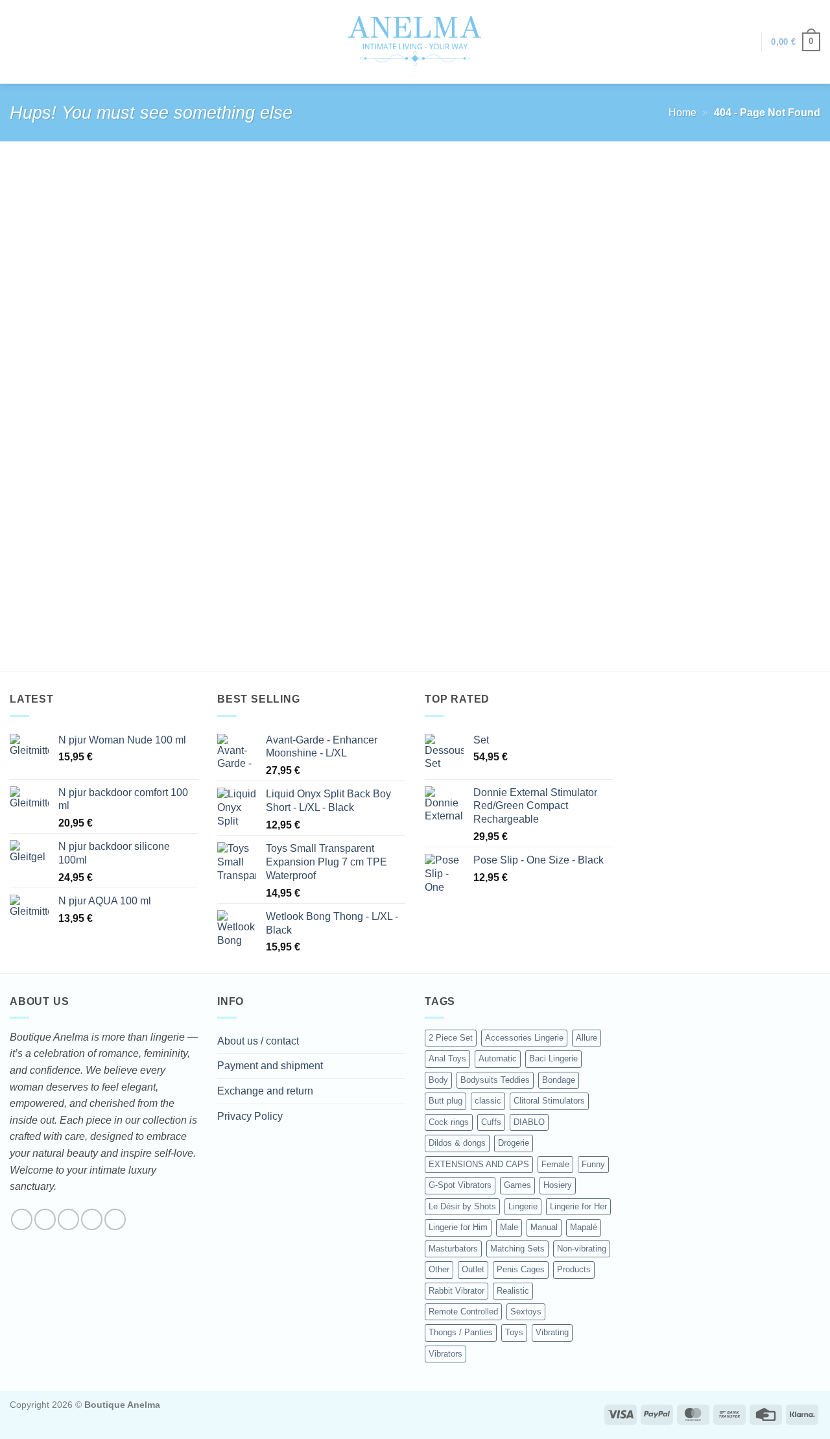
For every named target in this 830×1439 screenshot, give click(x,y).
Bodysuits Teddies (495, 1080)
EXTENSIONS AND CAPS (479, 1164)
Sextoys (525, 1311)
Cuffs (491, 1122)
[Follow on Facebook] (21, 1219)
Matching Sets (517, 1248)
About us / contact (258, 1040)
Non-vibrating (581, 1248)
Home (682, 112)
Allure (586, 1038)
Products (574, 1269)
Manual (544, 1227)
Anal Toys (447, 1058)
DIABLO (529, 1122)
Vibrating (552, 1332)
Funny (593, 1164)
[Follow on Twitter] (68, 1219)
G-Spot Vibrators (460, 1185)
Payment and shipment (270, 1065)
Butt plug (445, 1101)
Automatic (498, 1058)
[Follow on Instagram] (45, 1219)
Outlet (473, 1269)
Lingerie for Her (578, 1206)
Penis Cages (521, 1269)
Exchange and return (265, 1090)
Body (438, 1080)
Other (439, 1269)
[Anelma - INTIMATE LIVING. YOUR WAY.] (415, 41)
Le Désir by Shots (462, 1206)
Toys (514, 1332)
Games (517, 1185)
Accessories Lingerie (524, 1038)
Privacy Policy (250, 1116)
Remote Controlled (463, 1311)
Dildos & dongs (457, 1143)
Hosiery (557, 1185)
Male (509, 1227)
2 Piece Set (451, 1038)
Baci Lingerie (553, 1058)
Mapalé (583, 1227)
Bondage (558, 1080)
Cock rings (449, 1122)
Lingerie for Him (458, 1227)
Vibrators (445, 1354)
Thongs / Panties (461, 1332)
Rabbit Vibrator (456, 1291)
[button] (745, 42)
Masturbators (453, 1248)
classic (488, 1101)
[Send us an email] (91, 1219)
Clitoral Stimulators (549, 1101)
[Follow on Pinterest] (115, 1219)
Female (555, 1164)
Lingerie (523, 1206)
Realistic (513, 1291)
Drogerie (513, 1143)
